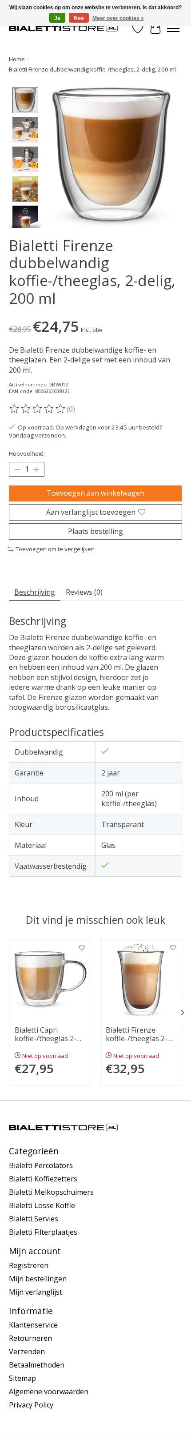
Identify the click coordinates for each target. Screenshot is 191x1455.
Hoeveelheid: (27, 453)
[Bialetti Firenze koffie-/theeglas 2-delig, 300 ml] (141, 980)
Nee (79, 18)
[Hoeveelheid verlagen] (17, 469)
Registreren (28, 1265)
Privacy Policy (31, 1405)
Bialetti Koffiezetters (43, 1179)
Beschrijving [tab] (34, 592)
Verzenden (27, 1351)
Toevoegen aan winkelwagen (95, 493)
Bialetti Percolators (41, 1165)
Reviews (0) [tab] (84, 592)
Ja (57, 18)
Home (17, 59)
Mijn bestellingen (38, 1279)
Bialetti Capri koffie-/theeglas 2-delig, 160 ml (45, 1034)
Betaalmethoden (36, 1365)
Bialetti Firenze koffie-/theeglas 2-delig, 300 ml (136, 1034)
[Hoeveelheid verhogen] (36, 469)
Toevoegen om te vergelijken (55, 549)
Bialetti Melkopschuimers (51, 1192)
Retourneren (30, 1338)
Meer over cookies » (118, 18)
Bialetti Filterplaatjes (43, 1232)
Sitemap (22, 1378)
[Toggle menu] (173, 28)
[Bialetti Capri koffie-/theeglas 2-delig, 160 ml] (50, 980)
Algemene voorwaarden (48, 1391)
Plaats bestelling (95, 531)
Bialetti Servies (33, 1219)
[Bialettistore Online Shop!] (63, 28)
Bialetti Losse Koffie (42, 1205)
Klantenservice (33, 1325)
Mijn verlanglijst (35, 1292)
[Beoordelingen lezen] (38, 409)
